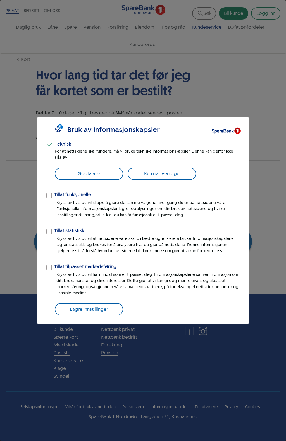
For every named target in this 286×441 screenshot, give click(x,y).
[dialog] (143, 220)
